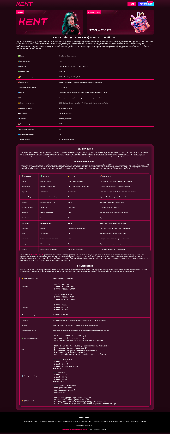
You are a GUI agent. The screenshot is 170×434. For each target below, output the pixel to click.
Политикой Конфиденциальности (119, 421)
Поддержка (43, 421)
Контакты (51, 421)
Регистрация (146, 4)
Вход (131, 4)
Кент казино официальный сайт (75, 429)
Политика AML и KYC (85, 421)
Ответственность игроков (138, 421)
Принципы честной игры (101, 421)
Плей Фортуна (37, 255)
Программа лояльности (31, 421)
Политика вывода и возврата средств (66, 421)
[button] (85, 433)
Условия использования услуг (85, 425)
